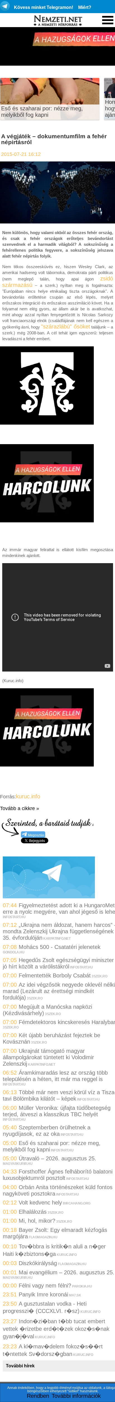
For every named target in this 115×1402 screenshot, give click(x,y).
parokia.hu (82, 1286)
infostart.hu (14, 917)
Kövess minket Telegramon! (43, 7)
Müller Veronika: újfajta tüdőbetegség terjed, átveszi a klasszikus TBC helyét (57, 1111)
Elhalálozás (33, 1212)
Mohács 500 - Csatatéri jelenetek (59, 947)
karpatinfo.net (56, 939)
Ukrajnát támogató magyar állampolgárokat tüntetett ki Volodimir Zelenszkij (48, 1057)
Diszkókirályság (38, 1263)
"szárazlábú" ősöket (65, 326)
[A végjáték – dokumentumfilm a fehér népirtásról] (57, 221)
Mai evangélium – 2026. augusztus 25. (66, 1272)
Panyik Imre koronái (43, 1294)
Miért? (84, 7)
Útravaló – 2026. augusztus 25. (57, 1158)
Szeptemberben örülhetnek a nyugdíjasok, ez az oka (46, 1130)
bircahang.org (76, 1203)
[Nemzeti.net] (57, 20)
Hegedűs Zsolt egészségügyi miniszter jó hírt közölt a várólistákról (58, 963)
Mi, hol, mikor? (37, 1221)
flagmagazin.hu (43, 1237)
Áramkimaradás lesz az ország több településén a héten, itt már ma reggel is (55, 1076)
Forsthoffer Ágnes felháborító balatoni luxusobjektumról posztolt (57, 1174)
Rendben (38, 1396)
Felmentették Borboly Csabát (55, 975)
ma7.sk (75, 1295)
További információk (76, 1396)
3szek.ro (99, 976)
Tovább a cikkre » (19, 808)
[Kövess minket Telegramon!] (49, 896)
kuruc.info (28, 796)
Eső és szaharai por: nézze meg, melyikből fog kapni (42, 111)
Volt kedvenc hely (40, 1202)
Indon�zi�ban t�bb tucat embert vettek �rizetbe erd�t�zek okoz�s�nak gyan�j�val (56, 1328)
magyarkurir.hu (17, 1164)
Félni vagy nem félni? (45, 1285)
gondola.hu (13, 952)
